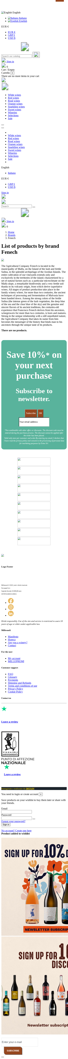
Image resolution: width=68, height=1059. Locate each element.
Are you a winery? (17, 642)
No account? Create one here (16, 830)
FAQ (10, 674)
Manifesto (13, 636)
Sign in (5, 192)
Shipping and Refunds (19, 682)
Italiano (22, 18)
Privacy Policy (15, 688)
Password (6, 815)
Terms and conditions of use (22, 685)
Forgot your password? (13, 821)
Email (4, 808)
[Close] (2, 127)
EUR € (11, 32)
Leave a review (9, 721)
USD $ (11, 38)
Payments (13, 680)
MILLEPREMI (16, 661)
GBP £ (11, 35)
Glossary (12, 677)
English (22, 21)
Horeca (12, 639)
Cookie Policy (15, 691)
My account (14, 658)
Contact (12, 645)
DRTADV (30, 788)
